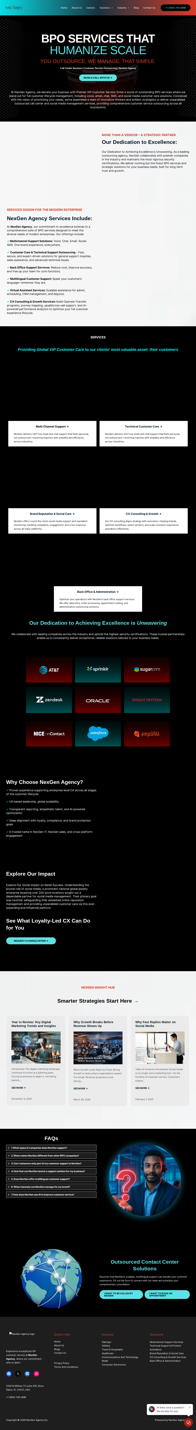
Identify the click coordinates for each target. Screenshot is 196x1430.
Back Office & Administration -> (98, 591)
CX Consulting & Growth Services (168, 1357)
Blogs (57, 1349)
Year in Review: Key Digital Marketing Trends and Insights (33, 1024)
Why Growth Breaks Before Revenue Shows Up (93, 1024)
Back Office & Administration (165, 1360)
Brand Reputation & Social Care (167, 1353)
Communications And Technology (120, 1357)
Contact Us (149, 7)
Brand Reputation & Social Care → (52, 513)
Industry (121, 7)
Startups (106, 1342)
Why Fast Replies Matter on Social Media (155, 1024)
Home (64, 7)
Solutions (105, 7)
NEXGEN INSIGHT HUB (98, 987)
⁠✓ (7, 801)
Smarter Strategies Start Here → (98, 1001)
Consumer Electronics (114, 1364)
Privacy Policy (61, 1363)
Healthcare (108, 1353)
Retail (105, 1360)
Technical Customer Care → (143, 426)
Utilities (106, 1345)
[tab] (51, 1148)
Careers (90, 7)
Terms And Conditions (66, 1366)
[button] (111, 7)
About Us (77, 7)
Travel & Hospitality (112, 1349)
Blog (136, 7)
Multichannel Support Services (166, 1342)
